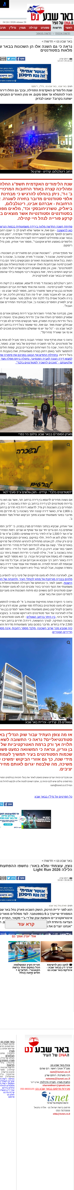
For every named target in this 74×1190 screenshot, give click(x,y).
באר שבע (62, 86)
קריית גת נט (8, 1092)
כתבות (11, 1053)
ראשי (68, 27)
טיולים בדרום (8, 1088)
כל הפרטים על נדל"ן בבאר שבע (53, 796)
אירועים (10, 1074)
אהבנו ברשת (8, 1072)
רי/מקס (34, 86)
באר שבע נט (64, 41)
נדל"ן (12, 27)
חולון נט (10, 1094)
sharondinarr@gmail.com (56, 1085)
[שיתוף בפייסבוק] (20, 60)
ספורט (45, 27)
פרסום (11, 1097)
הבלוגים (10, 1055)
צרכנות (11, 1062)
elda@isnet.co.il (61, 1114)
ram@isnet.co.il (60, 1071)
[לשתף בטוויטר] (11, 60)
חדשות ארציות (62, 33)
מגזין (22, 27)
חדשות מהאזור (43, 33)
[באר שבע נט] (48, 1056)
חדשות (57, 27)
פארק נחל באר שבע (58, 905)
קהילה (33, 27)
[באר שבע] (50, 24)
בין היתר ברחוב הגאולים (41, 616)
